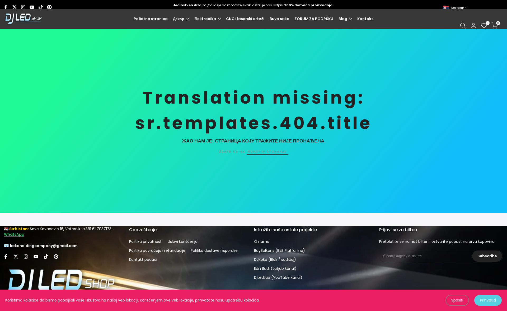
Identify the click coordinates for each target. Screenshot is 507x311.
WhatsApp (14, 234)
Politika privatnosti (145, 241)
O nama (261, 241)
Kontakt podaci (143, 259)
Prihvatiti (488, 300)
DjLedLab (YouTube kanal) (278, 277)
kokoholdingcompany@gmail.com (44, 245)
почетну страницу (267, 151)
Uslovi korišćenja (183, 241)
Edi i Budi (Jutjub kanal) (275, 268)
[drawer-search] (463, 26)
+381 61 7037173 (97, 228)
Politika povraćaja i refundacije (157, 250)
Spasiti (457, 300)
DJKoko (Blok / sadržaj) (275, 259)
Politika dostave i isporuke (214, 250)
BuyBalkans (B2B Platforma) (279, 250)
